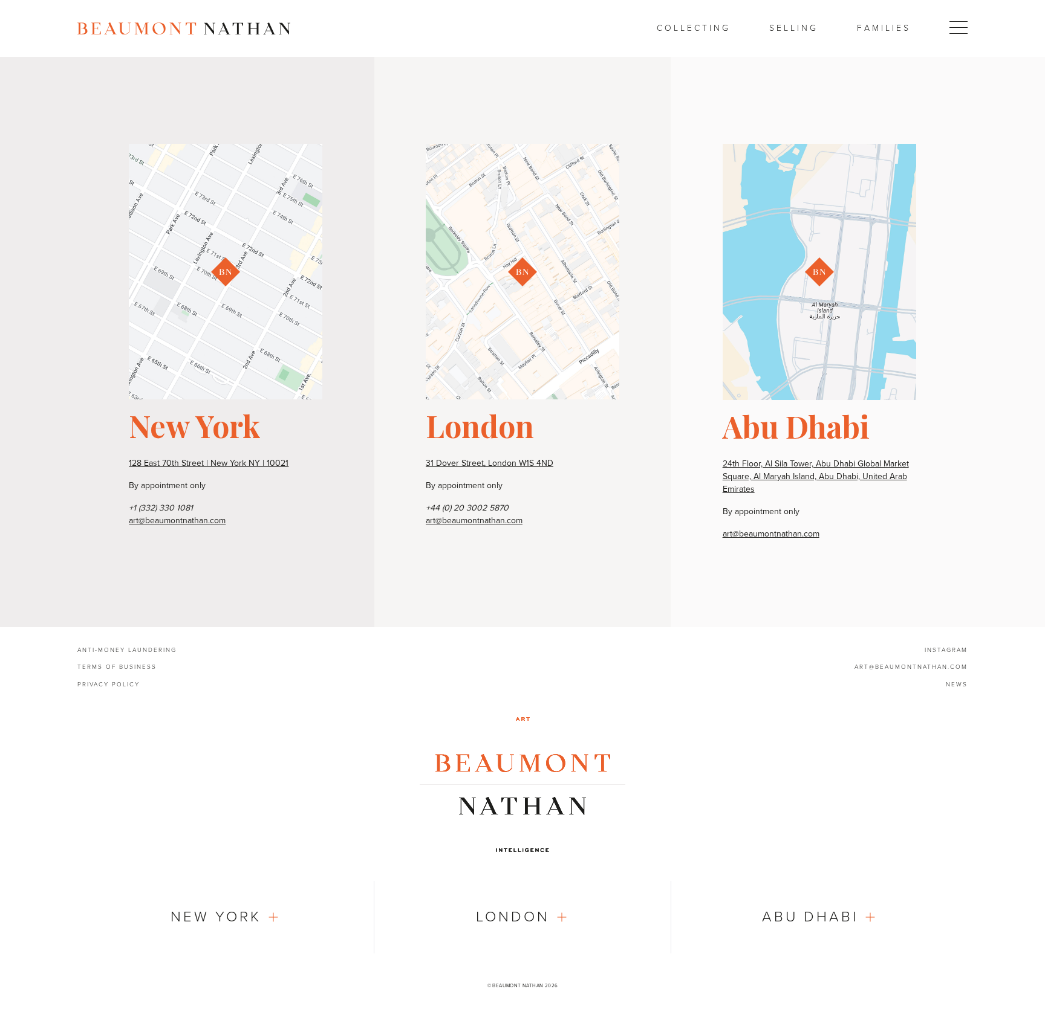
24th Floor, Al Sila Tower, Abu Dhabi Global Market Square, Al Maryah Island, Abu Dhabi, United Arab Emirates (816, 476)
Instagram (946, 650)
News (957, 684)
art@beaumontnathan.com (177, 520)
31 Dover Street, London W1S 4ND (489, 463)
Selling (793, 28)
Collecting (694, 28)
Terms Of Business (117, 667)
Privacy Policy (108, 684)
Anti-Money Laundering (127, 650)
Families (884, 28)
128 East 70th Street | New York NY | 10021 (208, 463)
